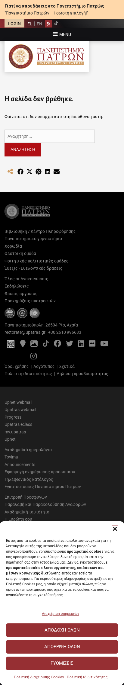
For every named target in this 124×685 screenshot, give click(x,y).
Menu (65, 34)
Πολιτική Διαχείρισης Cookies (39, 677)
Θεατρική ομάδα (20, 253)
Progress (13, 417)
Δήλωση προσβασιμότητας (82, 373)
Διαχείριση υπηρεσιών (60, 614)
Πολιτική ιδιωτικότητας (87, 677)
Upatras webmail (20, 409)
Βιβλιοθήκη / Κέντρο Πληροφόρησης (40, 231)
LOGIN (14, 23)
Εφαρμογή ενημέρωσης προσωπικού (40, 471)
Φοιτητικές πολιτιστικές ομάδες (37, 261)
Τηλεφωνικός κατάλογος (29, 479)
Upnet (10, 439)
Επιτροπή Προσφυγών (26, 497)
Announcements (20, 464)
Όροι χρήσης (17, 366)
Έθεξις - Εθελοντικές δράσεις (34, 268)
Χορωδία (13, 246)
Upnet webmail (18, 402)
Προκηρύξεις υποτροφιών (30, 300)
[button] (115, 529)
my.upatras (15, 431)
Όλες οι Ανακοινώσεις (26, 278)
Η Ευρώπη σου (18, 519)
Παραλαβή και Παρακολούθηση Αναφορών (45, 504)
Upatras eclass (18, 424)
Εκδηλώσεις (17, 286)
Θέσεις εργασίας (21, 293)
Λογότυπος (44, 366)
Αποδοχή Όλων (62, 630)
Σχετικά (67, 366)
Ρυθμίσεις (62, 663)
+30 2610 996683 (64, 332)
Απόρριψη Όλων (62, 646)
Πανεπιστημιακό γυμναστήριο (33, 238)
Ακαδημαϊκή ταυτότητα (27, 512)
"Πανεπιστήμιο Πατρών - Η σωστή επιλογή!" (46, 13)
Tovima (11, 457)
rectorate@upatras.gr (25, 332)
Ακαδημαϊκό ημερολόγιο (28, 449)
